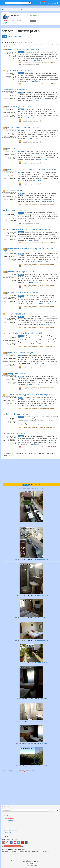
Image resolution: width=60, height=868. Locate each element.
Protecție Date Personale (10, 830)
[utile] (40, 2)
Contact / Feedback (9, 818)
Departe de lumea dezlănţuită (21, 352)
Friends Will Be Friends (15, 433)
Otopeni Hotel (43, 698)
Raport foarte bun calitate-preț (16, 89)
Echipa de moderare (9, 820)
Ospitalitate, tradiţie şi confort (21, 271)
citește (40, 60)
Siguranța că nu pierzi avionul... (18, 70)
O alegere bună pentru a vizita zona (20, 414)
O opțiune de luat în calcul (16, 313)
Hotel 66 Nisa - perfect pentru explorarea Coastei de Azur (33, 169)
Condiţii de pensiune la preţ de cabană (25, 292)
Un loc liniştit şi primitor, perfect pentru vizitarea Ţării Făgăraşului (28, 249)
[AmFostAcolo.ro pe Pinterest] (23, 842)
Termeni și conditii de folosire (12, 829)
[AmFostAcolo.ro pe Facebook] (11, 842)
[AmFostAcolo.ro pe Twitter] (19, 842)
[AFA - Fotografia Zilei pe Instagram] (8, 842)
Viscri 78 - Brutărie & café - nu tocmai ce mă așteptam (28, 229)
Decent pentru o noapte (16, 210)
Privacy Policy (7, 832)
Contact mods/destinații (10, 822)
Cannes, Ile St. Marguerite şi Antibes (23, 127)
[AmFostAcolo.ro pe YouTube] (15, 842)
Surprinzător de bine (14, 190)
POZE (26, 485)
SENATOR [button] (35, 15)
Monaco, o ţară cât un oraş (19, 106)
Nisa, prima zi (14, 148)
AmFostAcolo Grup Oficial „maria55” (12, 846)
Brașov (5, 22)
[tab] (4, 36)
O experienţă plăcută (17, 373)
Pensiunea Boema (43, 523)
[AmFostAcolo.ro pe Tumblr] (26, 842)
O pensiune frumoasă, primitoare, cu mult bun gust (27, 394)
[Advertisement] (31, 471)
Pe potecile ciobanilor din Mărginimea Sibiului (25, 333)
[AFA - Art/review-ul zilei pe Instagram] (4, 842)
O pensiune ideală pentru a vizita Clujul (25, 49)
